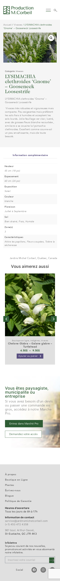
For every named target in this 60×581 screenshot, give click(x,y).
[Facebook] (34, 569)
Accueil (7, 24)
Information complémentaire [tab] (30, 155)
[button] (48, 10)
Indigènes (35, 340)
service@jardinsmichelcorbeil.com (26, 520)
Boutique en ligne (20, 340)
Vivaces (18, 24)
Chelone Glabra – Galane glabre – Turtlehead (30, 345)
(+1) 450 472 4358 (16, 524)
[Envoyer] (51, 560)
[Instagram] (43, 569)
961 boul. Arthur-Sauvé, (19, 530)
